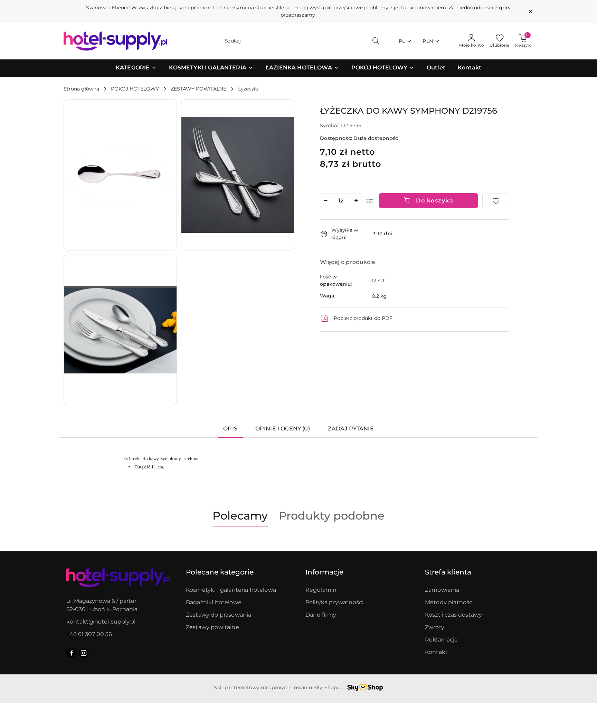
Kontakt (436, 652)
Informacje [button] (324, 572)
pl (402, 41)
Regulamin (321, 590)
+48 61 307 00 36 (89, 634)
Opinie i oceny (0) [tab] (282, 428)
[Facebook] (71, 653)
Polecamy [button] (240, 515)
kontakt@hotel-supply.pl (100, 621)
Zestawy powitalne (212, 627)
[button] (136, 68)
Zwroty (434, 627)
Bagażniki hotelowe (213, 602)
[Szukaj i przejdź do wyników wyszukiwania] (375, 41)
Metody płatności (449, 602)
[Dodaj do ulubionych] (495, 200)
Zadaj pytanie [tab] (351, 428)
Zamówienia (442, 590)
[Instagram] (83, 653)
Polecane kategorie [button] (220, 572)
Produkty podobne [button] (332, 515)
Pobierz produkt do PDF (363, 318)
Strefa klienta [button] (448, 572)
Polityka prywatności (334, 602)
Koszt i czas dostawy (453, 614)
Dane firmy (321, 614)
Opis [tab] (230, 428)
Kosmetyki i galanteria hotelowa (231, 590)
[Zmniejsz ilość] (325, 200)
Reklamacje (441, 639)
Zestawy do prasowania (218, 614)
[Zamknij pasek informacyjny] (530, 11)
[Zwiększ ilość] (356, 200)
